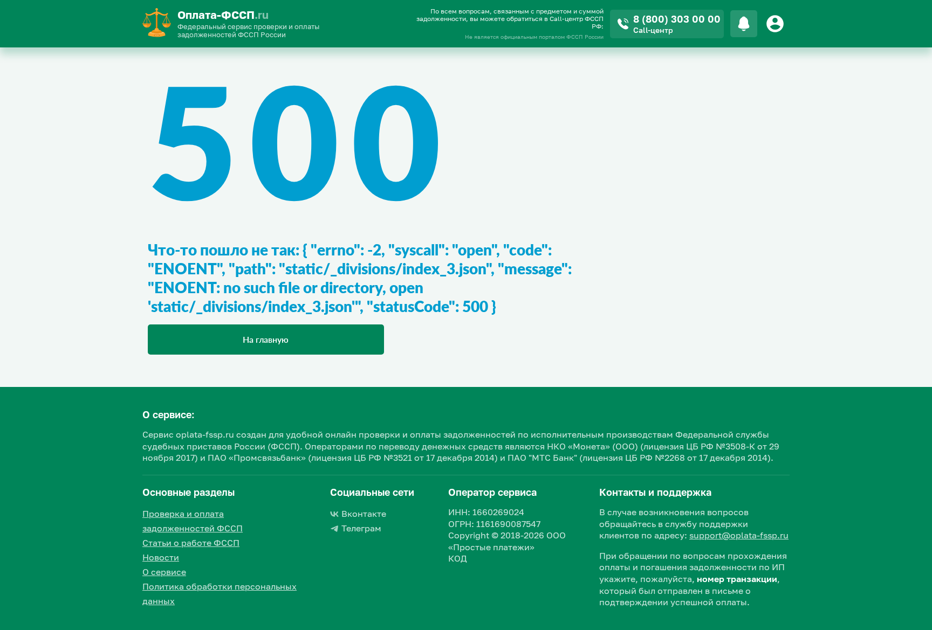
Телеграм (361, 528)
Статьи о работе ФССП (190, 542)
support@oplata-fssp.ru (739, 535)
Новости (160, 557)
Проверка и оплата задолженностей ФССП (192, 521)
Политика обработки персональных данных (219, 593)
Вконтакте (363, 513)
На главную (266, 339)
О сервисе (164, 571)
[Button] (777, 24)
